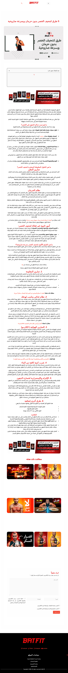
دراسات (42, 136)
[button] (21, 3)
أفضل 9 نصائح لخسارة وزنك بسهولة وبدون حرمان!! (39, 220)
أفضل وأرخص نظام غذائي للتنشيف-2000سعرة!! (30, 323)
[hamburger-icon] (48, 3)
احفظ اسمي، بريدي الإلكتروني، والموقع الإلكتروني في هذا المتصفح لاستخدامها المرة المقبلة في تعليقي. (16, 600)
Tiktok (31, 648)
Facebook (24, 648)
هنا (22, 264)
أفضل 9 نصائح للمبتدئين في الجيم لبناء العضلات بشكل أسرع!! (29, 293)
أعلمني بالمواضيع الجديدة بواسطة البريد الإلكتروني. (48, 608)
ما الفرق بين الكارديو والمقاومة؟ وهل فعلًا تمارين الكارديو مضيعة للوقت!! (31, 359)
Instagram (37, 648)
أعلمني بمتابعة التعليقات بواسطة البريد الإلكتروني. (48, 605)
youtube (45, 648)
